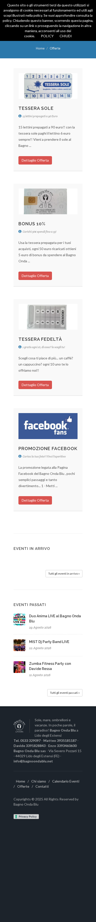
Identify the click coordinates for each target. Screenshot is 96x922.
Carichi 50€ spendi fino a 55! (39, 231)
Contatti (42, 786)
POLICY (47, 36)
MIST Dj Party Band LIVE (49, 642)
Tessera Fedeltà (40, 339)
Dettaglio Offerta (35, 160)
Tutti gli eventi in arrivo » (64, 573)
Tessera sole (36, 108)
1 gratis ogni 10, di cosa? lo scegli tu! (43, 347)
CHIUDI (66, 36)
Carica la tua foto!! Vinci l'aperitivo (44, 456)
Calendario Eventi (65, 781)
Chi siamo (38, 781)
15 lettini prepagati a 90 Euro (40, 116)
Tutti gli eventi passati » (65, 693)
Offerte (23, 786)
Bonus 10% (32, 223)
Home (40, 48)
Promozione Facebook (47, 448)
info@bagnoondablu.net (33, 761)
